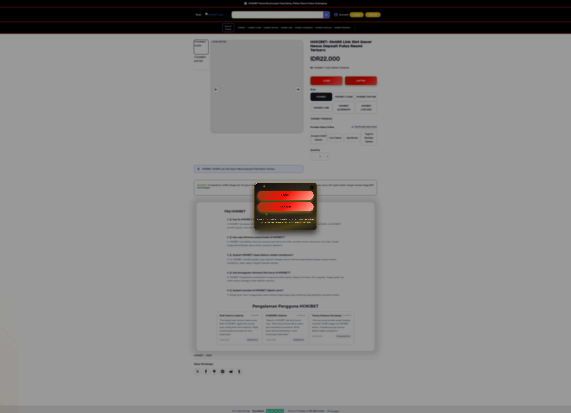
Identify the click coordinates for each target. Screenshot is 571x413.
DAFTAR (285, 206)
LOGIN (285, 195)
